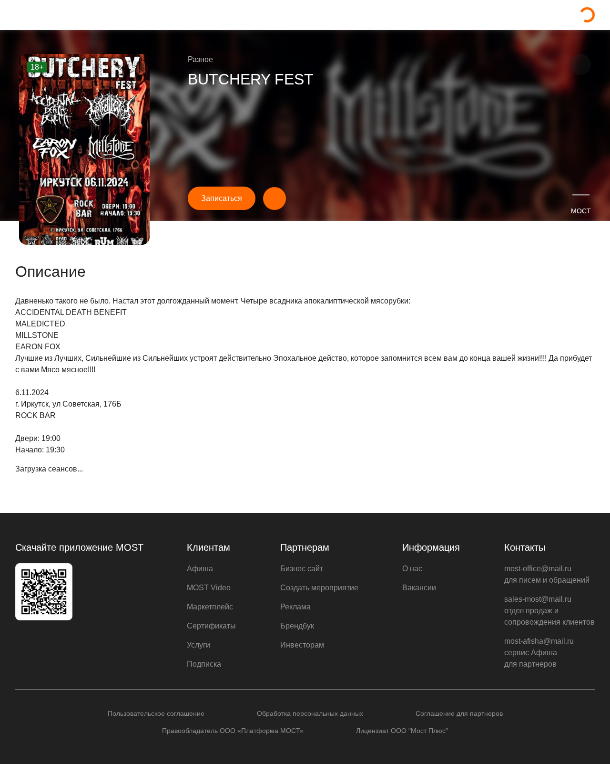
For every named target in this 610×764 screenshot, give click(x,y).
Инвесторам (302, 645)
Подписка (204, 664)
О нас (412, 569)
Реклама (295, 607)
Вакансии (419, 588)
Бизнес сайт (301, 569)
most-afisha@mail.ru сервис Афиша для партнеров (539, 652)
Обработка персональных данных (310, 713)
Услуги (198, 645)
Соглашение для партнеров (459, 713)
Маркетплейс (210, 607)
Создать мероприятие (319, 588)
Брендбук (297, 626)
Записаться (221, 198)
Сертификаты (211, 626)
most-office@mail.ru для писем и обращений (547, 574)
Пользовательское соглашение (156, 713)
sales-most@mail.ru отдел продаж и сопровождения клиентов (549, 610)
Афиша (200, 569)
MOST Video (209, 588)
